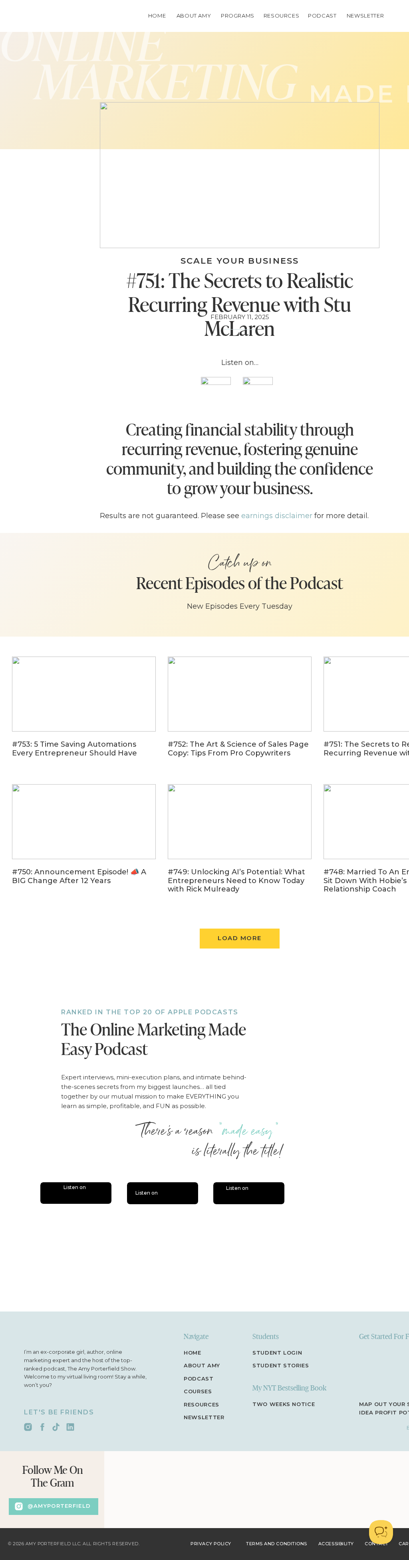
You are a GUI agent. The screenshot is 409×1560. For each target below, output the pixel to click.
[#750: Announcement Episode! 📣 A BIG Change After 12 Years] (84, 840)
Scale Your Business (240, 261)
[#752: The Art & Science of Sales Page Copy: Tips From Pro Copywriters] (240, 712)
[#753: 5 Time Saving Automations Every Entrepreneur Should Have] (84, 712)
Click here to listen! (134, 1001)
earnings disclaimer (276, 515)
